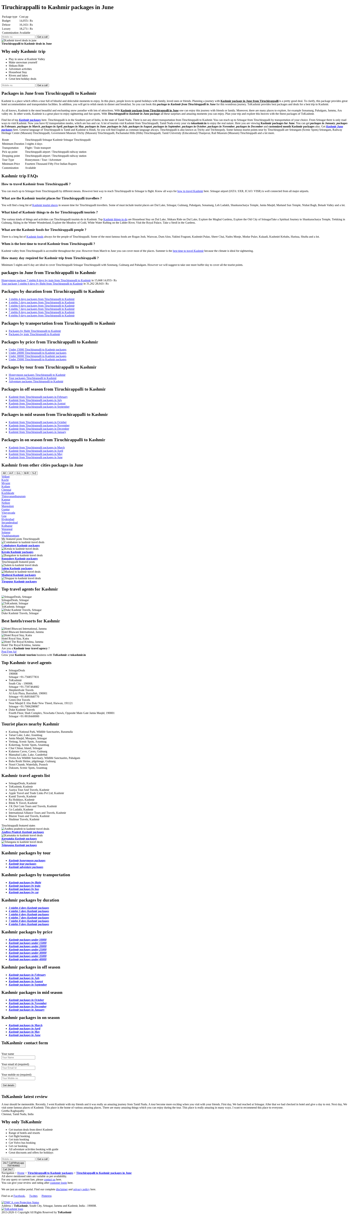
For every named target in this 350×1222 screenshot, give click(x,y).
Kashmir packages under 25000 (27, 949)
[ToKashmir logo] (12, 1209)
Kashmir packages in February (27, 974)
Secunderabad (9, 522)
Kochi (5, 479)
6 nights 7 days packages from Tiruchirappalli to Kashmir (42, 308)
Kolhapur (6, 525)
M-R (26, 473)
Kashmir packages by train (24, 885)
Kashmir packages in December (27, 1006)
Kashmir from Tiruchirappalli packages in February (38, 396)
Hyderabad (7, 519)
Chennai (6, 489)
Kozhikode (7, 493)
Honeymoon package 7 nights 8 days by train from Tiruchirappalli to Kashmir (46, 280)
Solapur (5, 532)
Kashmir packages (30, 119)
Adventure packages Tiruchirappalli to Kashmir (36, 381)
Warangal (6, 529)
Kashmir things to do (115, 219)
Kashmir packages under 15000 (27, 942)
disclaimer (62, 1189)
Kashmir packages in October (26, 999)
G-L (19, 473)
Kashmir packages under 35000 (27, 956)
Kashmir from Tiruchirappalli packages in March (37, 447)
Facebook (19, 1195)
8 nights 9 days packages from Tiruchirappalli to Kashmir (42, 315)
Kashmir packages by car (24, 892)
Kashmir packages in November (28, 1003)
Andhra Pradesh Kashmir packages (22, 832)
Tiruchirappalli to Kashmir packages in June (104, 1172)
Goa (3, 515)
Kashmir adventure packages (26, 867)
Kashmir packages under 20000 (27, 946)
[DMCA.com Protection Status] (20, 1202)
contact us (49, 1179)
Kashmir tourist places (45, 205)
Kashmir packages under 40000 (27, 959)
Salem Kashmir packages (16, 568)
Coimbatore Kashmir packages (20, 545)
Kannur (5, 499)
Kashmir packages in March (25, 1025)
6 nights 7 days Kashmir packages (29, 917)
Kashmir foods (34, 236)
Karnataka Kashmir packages (19, 838)
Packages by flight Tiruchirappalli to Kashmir (35, 330)
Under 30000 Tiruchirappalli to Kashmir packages (37, 356)
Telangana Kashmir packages (19, 845)
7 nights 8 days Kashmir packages (29, 920)
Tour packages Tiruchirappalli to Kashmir (33, 378)
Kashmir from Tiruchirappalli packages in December (39, 428)
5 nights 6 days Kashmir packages (29, 914)
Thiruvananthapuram (13, 496)
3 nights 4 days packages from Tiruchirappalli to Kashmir (42, 299)
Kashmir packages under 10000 (27, 939)
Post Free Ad (8, 651)
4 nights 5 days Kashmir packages (29, 911)
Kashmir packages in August (26, 981)
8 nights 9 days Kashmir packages (29, 924)
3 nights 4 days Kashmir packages (29, 907)
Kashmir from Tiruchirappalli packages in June (36, 457)
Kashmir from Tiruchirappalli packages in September (39, 406)
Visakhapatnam (10, 535)
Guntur (5, 509)
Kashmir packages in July (24, 978)
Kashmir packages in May (24, 1031)
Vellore (5, 476)
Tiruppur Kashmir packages (19, 581)
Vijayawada (8, 512)
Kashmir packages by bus (24, 889)
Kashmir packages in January (26, 1009)
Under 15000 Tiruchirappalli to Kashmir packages (37, 349)
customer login (58, 1182)
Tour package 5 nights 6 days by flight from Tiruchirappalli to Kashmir (42, 283)
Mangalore (7, 506)
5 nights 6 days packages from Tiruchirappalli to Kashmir (42, 305)
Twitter (33, 1195)
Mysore (5, 483)
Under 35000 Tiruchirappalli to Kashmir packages (37, 359)
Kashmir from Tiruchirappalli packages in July (35, 400)
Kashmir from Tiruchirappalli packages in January (37, 432)
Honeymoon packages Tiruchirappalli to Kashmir (37, 374)
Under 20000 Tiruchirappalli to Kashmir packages (37, 352)
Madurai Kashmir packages (18, 574)
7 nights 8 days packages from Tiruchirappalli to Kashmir (42, 312)
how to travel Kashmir (190, 191)
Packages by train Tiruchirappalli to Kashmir (34, 334)
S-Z (34, 473)
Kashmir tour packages (22, 863)
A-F (11, 473)
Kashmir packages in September (28, 984)
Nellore (5, 502)
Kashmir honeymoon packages (27, 860)
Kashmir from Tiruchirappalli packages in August (37, 403)
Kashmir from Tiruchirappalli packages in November (39, 425)
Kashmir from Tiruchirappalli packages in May (36, 454)
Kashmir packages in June (24, 1035)
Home (20, 1172)
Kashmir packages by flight (25, 882)
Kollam (5, 486)
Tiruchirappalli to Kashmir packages (50, 1172)
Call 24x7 (8, 1169)
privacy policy (81, 1189)
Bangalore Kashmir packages (19, 558)
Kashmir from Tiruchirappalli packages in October (38, 422)
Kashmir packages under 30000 (27, 952)
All (4, 473)
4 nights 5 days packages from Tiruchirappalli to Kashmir (42, 302)
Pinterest (46, 1195)
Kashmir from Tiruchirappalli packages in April (36, 450)
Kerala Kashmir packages (17, 552)
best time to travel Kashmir (188, 250)
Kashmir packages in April (24, 1028)
